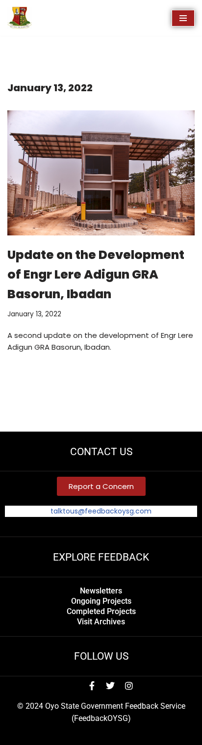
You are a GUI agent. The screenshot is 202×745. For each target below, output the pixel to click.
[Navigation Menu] (183, 18)
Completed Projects (101, 611)
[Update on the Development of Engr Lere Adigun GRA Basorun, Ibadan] (101, 172)
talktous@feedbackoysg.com (101, 511)
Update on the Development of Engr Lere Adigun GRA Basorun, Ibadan (95, 274)
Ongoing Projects (101, 601)
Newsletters (101, 590)
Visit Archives (101, 621)
